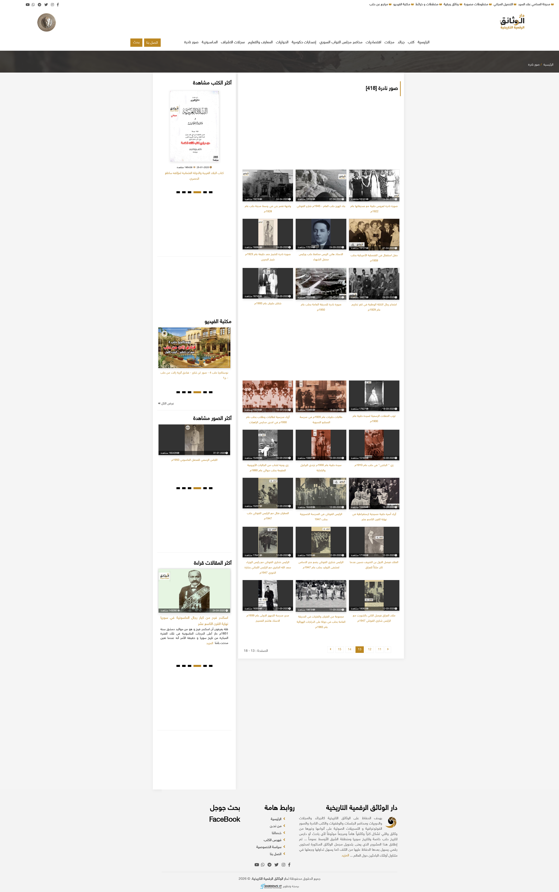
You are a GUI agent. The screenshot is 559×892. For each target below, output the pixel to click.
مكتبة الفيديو (402, 4)
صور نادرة (191, 42)
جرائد (401, 42)
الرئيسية (424, 42)
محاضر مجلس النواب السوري (340, 42)
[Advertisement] (279, 23)
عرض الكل (167, 403)
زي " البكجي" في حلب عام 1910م (374, 465)
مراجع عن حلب (379, 4)
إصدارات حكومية (304, 42)
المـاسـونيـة (210, 42)
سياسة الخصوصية (269, 847)
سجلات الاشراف (233, 42)
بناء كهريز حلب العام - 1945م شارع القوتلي (321, 206)
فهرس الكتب (273, 840)
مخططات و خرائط (427, 4)
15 (339, 649)
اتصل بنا (152, 43)
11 (379, 649)
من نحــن (276, 826)
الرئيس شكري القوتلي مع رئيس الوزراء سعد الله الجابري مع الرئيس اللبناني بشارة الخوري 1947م (268, 568)
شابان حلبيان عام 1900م (267, 303)
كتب (411, 42)
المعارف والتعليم (260, 42)
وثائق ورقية (452, 4)
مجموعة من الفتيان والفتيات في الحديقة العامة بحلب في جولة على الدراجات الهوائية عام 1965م (321, 622)
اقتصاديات (373, 42)
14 (349, 649)
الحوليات (282, 42)
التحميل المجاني (503, 4)
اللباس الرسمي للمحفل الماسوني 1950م (194, 460)
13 (359, 649)
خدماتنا (277, 833)
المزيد (345, 856)
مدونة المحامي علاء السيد (534, 4)
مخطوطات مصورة (476, 4)
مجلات (389, 42)
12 (369, 649)
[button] (211, 192)
